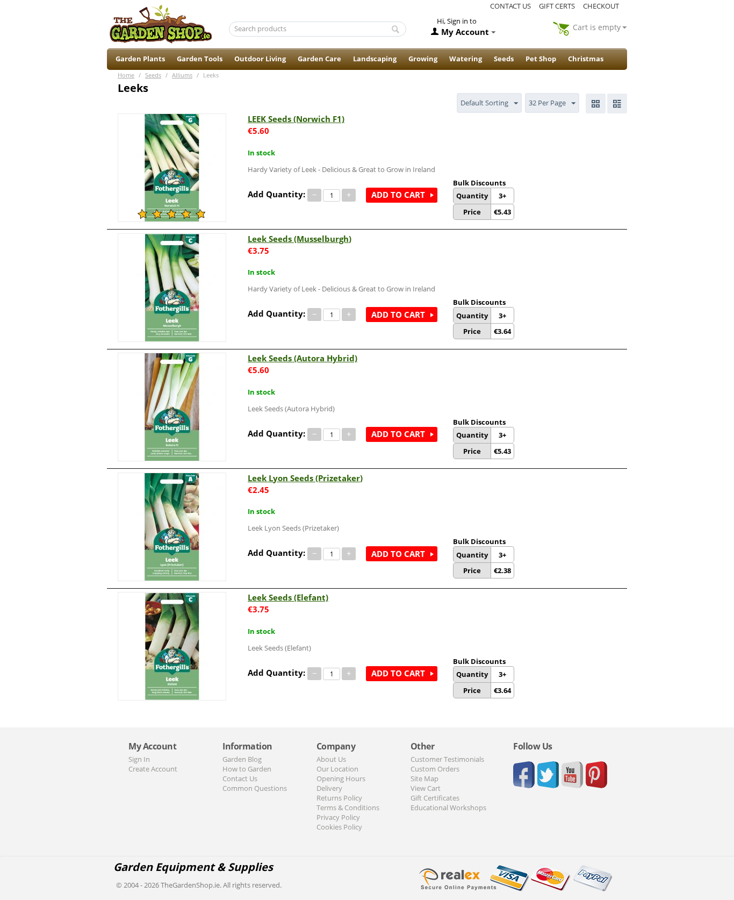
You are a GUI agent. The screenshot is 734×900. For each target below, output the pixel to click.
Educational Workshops (448, 807)
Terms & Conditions (347, 807)
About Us (331, 759)
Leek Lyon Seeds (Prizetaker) (305, 478)
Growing (422, 58)
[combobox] (318, 29)
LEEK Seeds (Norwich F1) (296, 118)
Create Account (152, 769)
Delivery (329, 788)
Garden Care (319, 58)
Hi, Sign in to (457, 21)
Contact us (510, 6)
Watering (465, 58)
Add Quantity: (276, 194)
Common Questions (254, 788)
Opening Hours (340, 778)
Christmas (585, 58)
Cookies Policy (339, 827)
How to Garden (246, 769)
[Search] (395, 30)
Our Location (337, 769)
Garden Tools (199, 58)
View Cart (426, 788)
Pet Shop (541, 58)
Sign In (139, 759)
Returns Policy (339, 798)
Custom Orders (435, 769)
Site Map (424, 778)
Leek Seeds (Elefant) (288, 597)
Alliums (182, 75)
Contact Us (239, 778)
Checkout (601, 6)
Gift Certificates (435, 798)
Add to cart (398, 194)
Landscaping (375, 58)
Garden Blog (242, 759)
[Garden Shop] (160, 23)
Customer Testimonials (447, 759)
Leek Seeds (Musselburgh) (299, 238)
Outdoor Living (260, 58)
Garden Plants (140, 58)
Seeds (504, 58)
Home (126, 75)
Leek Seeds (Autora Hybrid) (302, 358)
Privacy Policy (338, 817)
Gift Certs (557, 6)
